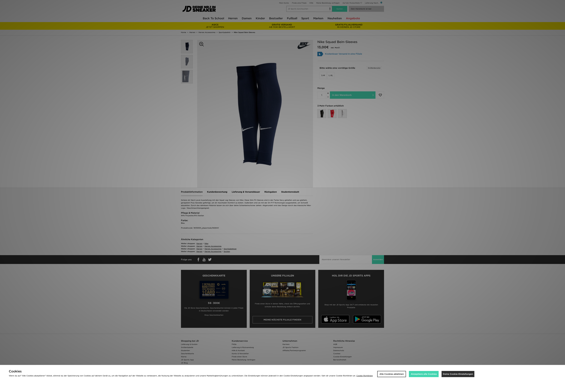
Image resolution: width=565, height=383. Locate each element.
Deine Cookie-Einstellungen (458, 374)
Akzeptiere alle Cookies (424, 374)
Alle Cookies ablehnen (391, 374)
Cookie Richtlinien (364, 376)
